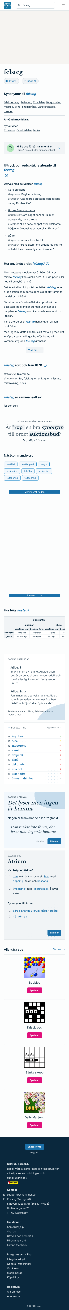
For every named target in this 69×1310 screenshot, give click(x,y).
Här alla (40, 841)
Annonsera (13, 1296)
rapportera (19, 745)
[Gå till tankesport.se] (34, 1182)
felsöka (28, 471)
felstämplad (28, 464)
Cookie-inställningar (19, 1263)
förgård (53, 910)
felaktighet (30, 378)
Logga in (34, 1152)
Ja (23, 440)
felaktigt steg (12, 102)
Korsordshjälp (15, 1227)
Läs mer (54, 841)
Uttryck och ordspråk (20, 1236)
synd (18, 106)
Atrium (17, 861)
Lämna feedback (17, 1245)
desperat (17, 755)
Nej (31, 440)
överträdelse (24, 130)
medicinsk (20, 888)
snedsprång (29, 106)
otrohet (8, 111)
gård (44, 910)
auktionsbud (44, 434)
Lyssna (12, 81)
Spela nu (34, 990)
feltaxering (12, 477)
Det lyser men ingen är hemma (33, 806)
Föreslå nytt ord (16, 1240)
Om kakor (13, 1268)
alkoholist (18, 773)
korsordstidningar (28, 1173)
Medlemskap (14, 1272)
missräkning (11, 383)
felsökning (44, 471)
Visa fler (32, 350)
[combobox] (38, 5)
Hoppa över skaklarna (21, 210)
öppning (18, 881)
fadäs (36, 130)
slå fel (11, 235)
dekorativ (18, 764)
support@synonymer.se (21, 1194)
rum (15, 876)
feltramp (26, 102)
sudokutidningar (16, 1177)
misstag (8, 106)
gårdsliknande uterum (26, 910)
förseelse (9, 130)
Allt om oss (14, 1291)
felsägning (12, 471)
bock (23, 383)
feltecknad (30, 477)
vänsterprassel (46, 106)
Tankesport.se (46, 1168)
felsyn (44, 464)
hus (46, 876)
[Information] (6, 175)
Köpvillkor (13, 1277)
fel (20, 378)
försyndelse (53, 102)
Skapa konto (34, 1146)
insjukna (17, 736)
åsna (15, 741)
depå (15, 759)
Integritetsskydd (16, 1259)
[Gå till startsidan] (7, 5)
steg (15, 405)
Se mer (57, 949)
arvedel (17, 769)
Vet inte (42, 440)
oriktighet (43, 378)
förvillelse (39, 102)
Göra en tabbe (16, 189)
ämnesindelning (23, 778)
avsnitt (16, 750)
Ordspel (12, 1231)
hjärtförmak (41, 888)
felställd (11, 464)
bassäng (42, 881)
